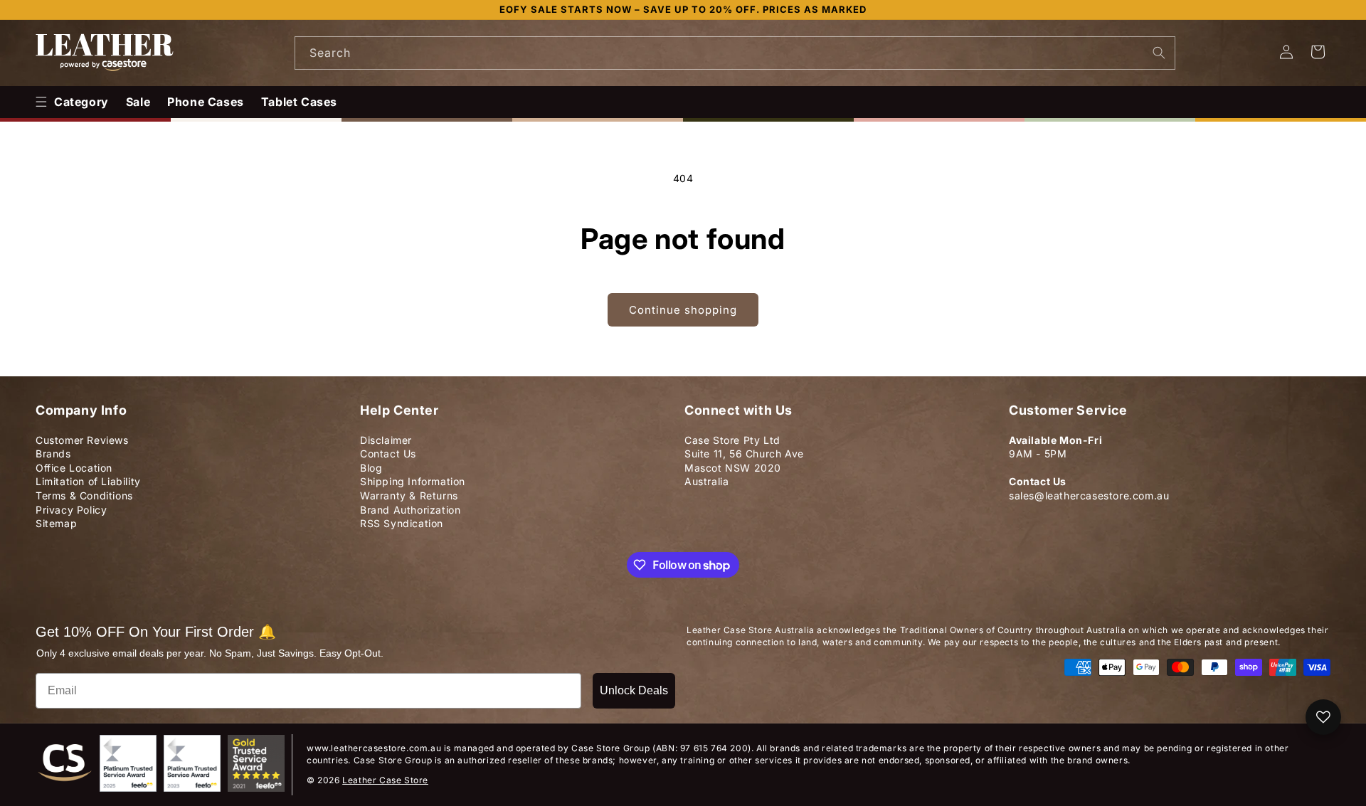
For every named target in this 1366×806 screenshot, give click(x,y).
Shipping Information (412, 481)
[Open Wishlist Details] (1323, 717)
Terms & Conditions (84, 495)
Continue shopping (683, 310)
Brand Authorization (410, 510)
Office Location (74, 468)
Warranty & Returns (409, 495)
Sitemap (56, 523)
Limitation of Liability (88, 481)
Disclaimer (386, 440)
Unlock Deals (634, 690)
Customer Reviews (82, 440)
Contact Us (388, 453)
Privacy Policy (71, 510)
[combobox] (735, 53)
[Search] (1159, 52)
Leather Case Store (385, 780)
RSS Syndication (401, 523)
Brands (53, 453)
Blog (371, 468)
